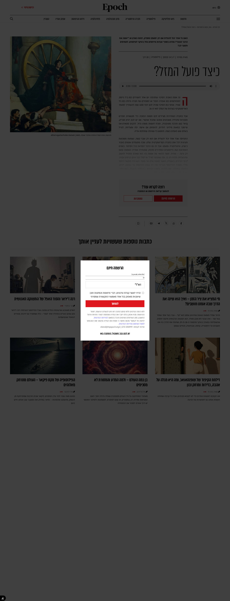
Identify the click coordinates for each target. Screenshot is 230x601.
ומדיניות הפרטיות (126, 324)
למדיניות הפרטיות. (101, 318)
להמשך (115, 304)
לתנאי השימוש (138, 324)
